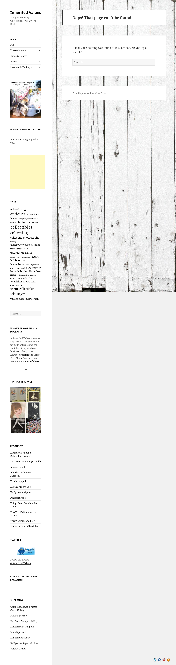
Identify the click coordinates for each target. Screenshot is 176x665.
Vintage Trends (18, 648)
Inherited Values (25, 12)
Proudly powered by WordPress (89, 93)
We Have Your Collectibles (24, 526)
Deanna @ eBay (18, 615)
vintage (17, 294)
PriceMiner (16, 358)
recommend (26, 354)
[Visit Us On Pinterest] (164, 659)
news (13, 274)
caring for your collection (28, 219)
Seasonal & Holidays (21, 67)
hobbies (15, 260)
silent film (28, 278)
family (30, 253)
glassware (26, 257)
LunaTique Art (18, 632)
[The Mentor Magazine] (33, 394)
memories (35, 268)
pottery (27, 275)
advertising (18, 209)
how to (28, 264)
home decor (17, 264)
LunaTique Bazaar (20, 637)
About (13, 39)
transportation (16, 285)
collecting (19, 232)
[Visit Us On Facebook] (159, 659)
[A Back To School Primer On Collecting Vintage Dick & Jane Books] (18, 394)
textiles (33, 282)
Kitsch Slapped (18, 481)
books (13, 218)
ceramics (13, 223)
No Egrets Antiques (20, 492)
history (35, 256)
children (22, 222)
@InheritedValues (20, 562)
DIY (12, 44)
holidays (24, 261)
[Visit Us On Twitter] (155, 659)
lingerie (13, 268)
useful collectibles (22, 289)
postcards (20, 275)
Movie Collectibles (19, 271)
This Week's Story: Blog (22, 520)
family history (15, 257)
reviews (20, 278)
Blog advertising (19, 139)
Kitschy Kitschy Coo (20, 486)
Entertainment (18, 50)
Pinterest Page (18, 497)
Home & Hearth (18, 55)
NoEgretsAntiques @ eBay (24, 643)
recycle (12, 278)
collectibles (21, 227)
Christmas (33, 222)
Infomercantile (18, 466)
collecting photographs (24, 237)
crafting (13, 242)
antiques (17, 213)
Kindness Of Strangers (22, 626)
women (34, 298)
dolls (26, 248)
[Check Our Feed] (168, 659)
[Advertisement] (27, 172)
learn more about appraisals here (24, 360)
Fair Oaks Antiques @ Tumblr (25, 461)
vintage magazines (20, 298)
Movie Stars (35, 271)
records (33, 275)
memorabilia (22, 268)
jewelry (35, 264)
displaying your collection (25, 244)
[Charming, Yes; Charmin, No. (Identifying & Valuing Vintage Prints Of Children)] (18, 410)
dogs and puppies (16, 248)
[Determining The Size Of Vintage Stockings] (18, 425)
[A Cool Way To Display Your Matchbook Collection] (33, 425)
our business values (23, 350)
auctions (34, 214)
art (27, 214)
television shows (20, 281)
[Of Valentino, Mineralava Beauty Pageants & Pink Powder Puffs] (33, 410)
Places (13, 61)
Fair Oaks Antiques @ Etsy (24, 621)
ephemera (18, 252)
